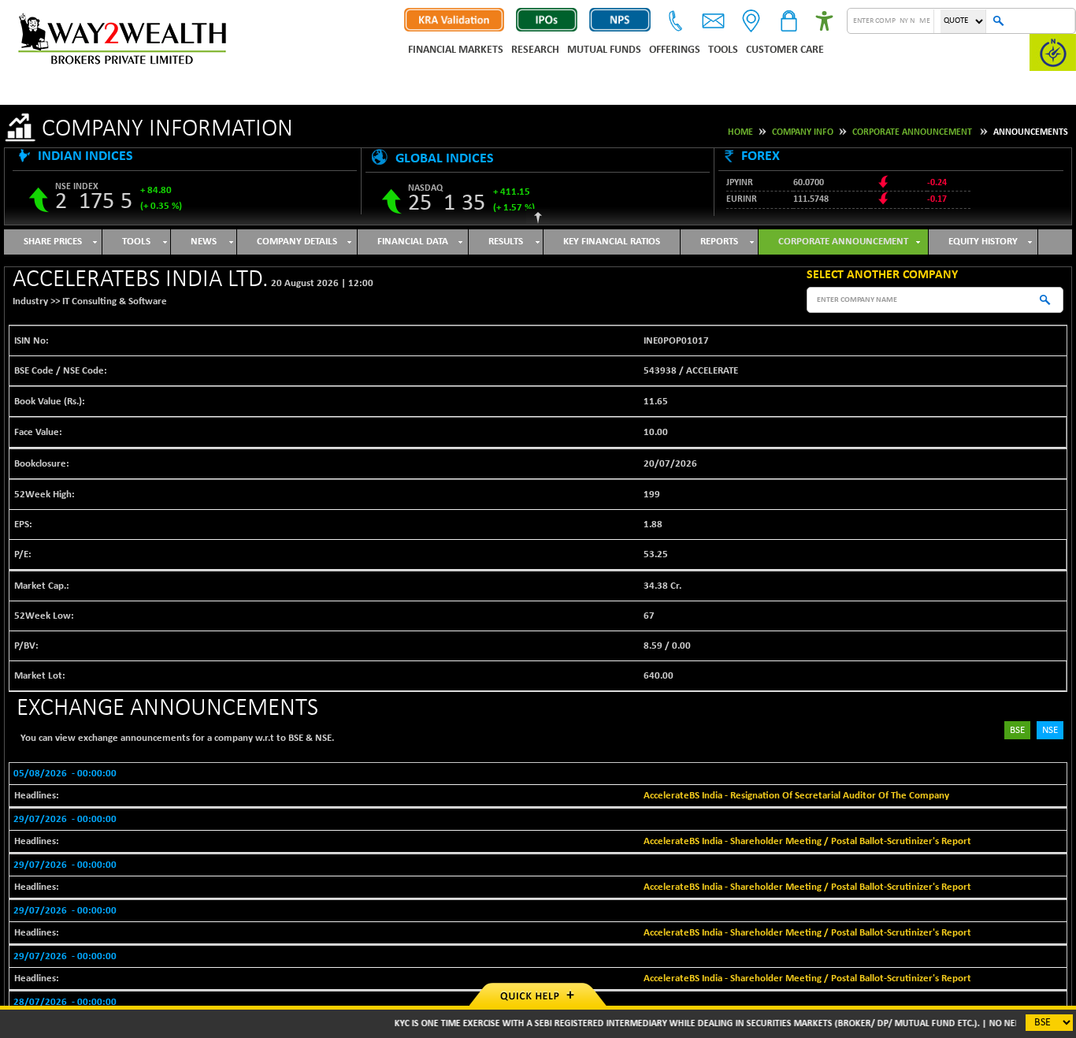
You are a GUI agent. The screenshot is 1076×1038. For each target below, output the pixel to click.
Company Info (802, 132)
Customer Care (785, 50)
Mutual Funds (604, 50)
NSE (1050, 730)
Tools (723, 50)
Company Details (297, 241)
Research (535, 50)
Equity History (983, 241)
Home (740, 132)
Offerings (674, 50)
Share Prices (53, 241)
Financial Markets (455, 50)
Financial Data (412, 241)
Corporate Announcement (912, 132)
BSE (1017, 730)
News (204, 241)
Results (505, 241)
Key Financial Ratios (611, 241)
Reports (719, 241)
